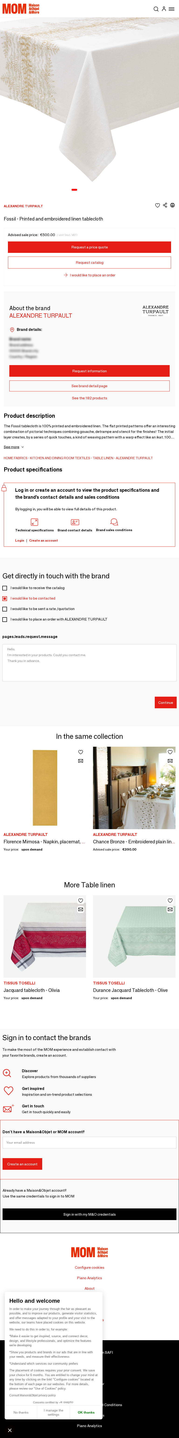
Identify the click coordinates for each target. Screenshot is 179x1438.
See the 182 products (89, 398)
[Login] (164, 9)
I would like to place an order (92, 275)
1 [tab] (74, 190)
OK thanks (86, 1412)
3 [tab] (87, 190)
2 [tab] (81, 190)
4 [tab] (93, 190)
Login (19, 540)
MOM (21, 8)
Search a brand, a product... (156, 8)
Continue (165, 702)
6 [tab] (105, 190)
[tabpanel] (89, 106)
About (90, 1288)
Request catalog (89, 262)
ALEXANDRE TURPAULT (134, 458)
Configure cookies (89, 1267)
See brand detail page (89, 386)
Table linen (103, 458)
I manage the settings (53, 1412)
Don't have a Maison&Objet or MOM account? (44, 1132)
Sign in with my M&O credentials (89, 1214)
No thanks (21, 1412)
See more (11, 447)
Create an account (43, 540)
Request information (89, 371)
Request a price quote (89, 247)
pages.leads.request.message (30, 636)
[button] (9, 1430)
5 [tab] (99, 190)
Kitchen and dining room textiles (60, 458)
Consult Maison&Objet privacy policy (32, 1395)
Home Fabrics (16, 458)
